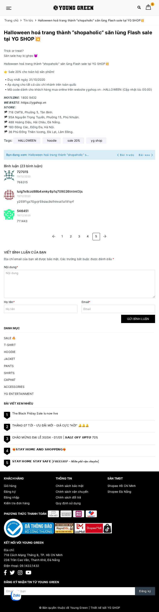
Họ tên (9, 302)
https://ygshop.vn (33, 102)
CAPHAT (10, 379)
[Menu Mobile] (9, 8)
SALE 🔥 (10, 338)
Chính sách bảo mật (70, 486)
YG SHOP (113, 607)
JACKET (9, 359)
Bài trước (127, 154)
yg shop (96, 140)
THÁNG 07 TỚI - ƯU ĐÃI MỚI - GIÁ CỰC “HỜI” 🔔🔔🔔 (50, 425)
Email (86, 302)
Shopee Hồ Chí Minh (121, 486)
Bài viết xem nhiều (18, 403)
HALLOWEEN (27, 140)
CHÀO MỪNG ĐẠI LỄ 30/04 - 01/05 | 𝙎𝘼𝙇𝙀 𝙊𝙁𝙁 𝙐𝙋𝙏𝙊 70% (55, 437)
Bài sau (144, 154)
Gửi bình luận (138, 319)
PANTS (9, 366)
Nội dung (11, 267)
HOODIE (10, 352)
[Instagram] (20, 572)
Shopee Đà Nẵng (119, 491)
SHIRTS (9, 373)
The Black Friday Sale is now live (35, 413)
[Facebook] (5, 572)
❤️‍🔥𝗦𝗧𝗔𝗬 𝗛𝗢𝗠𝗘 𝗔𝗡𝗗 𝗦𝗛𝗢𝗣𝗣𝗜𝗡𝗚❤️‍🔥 (39, 449)
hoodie (52, 140)
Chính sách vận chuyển (72, 491)
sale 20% (73, 140)
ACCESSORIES (14, 386)
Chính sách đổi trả (68, 497)
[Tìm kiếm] (139, 8)
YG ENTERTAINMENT (19, 393)
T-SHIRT (10, 345)
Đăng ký (10, 491)
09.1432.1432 (29, 565)
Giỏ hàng (10, 486)
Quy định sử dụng (68, 503)
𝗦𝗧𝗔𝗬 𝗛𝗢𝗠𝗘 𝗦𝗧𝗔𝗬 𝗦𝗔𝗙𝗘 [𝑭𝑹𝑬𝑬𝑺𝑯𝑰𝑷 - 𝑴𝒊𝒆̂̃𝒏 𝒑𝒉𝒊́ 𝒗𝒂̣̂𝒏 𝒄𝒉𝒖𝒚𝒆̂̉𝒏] (55, 461)
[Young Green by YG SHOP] (73, 7)
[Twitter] (12, 572)
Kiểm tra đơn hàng (17, 503)
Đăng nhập (11, 497)
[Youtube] (28, 572)
